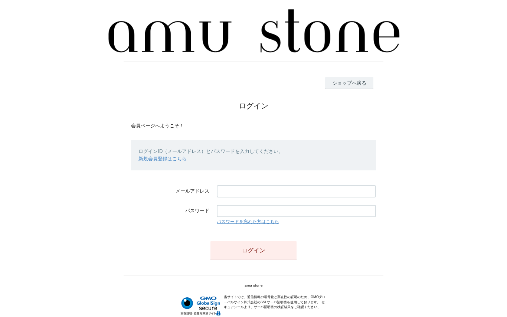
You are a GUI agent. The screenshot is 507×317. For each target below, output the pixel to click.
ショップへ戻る (349, 83)
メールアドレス (192, 191)
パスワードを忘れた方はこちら (248, 221)
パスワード (197, 210)
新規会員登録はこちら (162, 158)
